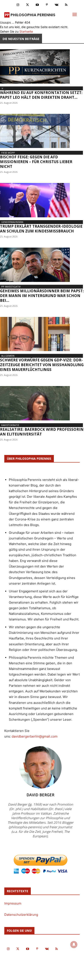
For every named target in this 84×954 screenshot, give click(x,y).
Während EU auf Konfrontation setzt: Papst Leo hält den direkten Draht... (41, 95)
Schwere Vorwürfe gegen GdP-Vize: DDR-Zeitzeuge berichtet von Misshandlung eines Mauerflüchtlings (42, 365)
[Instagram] (18, 5)
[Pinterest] (47, 5)
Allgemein (7, 355)
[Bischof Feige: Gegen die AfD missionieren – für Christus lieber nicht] (42, 131)
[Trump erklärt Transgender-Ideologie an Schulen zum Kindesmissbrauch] (42, 200)
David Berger (40, 794)
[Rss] (66, 5)
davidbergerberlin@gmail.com (35, 736)
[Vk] (56, 5)
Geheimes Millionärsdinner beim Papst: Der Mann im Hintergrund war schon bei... (42, 295)
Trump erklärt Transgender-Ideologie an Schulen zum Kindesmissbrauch (41, 229)
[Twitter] (27, 5)
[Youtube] (37, 5)
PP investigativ (11, 286)
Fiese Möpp (8, 152)
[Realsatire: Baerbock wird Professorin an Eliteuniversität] (42, 403)
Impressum (12, 903)
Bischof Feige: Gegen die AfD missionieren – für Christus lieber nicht (36, 161)
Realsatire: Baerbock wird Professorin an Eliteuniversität (42, 432)
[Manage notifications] (73, 944)
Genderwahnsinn (12, 222)
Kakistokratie (10, 425)
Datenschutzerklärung (21, 915)
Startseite (26, 31)
